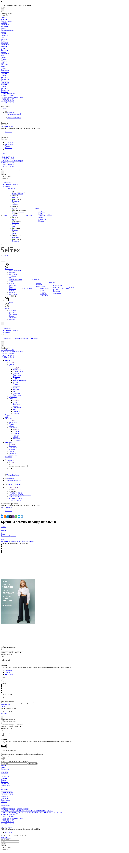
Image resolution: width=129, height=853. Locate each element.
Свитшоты (24, 541)
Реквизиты (4, 796)
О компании (17, 431)
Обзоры (3, 807)
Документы (5, 783)
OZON (3, 706)
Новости (4, 771)
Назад (13, 362)
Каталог (11, 364)
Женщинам (17, 369)
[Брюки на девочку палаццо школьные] (18, 623)
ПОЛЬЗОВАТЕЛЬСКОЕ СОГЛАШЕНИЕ (15, 809)
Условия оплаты (6, 791)
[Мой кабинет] (2, 326)
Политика (4, 798)
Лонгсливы (16, 541)
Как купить (13, 422)
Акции (3, 767)
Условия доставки (7, 793)
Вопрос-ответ (5, 805)
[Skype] (19, 516)
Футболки (4, 541)
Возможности (5, 800)
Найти (3, 843)
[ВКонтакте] (2, 516)
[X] (10, 516)
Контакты (4, 782)
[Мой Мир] (7, 516)
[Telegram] (22, 516)
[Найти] (2, 9)
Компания (12, 446)
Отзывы (7, 672)
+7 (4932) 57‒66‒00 (8, 93)
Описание (8, 671)
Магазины (4, 789)
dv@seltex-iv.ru (6, 713)
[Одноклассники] (5, 516)
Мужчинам (12, 536)
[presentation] (2, 261)
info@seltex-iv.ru (7, 126)
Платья (10, 541)
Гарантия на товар (7, 794)
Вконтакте (8, 132)
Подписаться (33, 763)
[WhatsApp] (16, 516)
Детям (15, 402)
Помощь (4, 802)
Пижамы (31, 541)
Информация (5, 785)
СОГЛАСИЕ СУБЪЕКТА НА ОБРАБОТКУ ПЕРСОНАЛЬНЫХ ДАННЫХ (27, 811)
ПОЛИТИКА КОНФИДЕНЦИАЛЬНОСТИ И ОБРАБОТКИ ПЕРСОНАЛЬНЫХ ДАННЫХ (32, 813)
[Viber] (13, 516)
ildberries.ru (6, 705)
